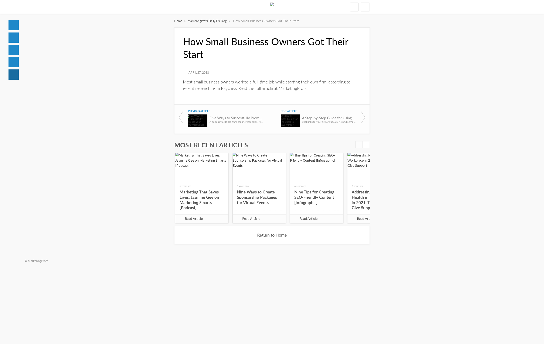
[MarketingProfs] (272, 7)
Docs (13, 37)
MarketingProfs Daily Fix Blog (207, 21)
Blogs (13, 74)
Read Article (194, 218)
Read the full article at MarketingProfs (272, 88)
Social (13, 50)
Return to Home (272, 235)
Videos (13, 62)
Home (13, 25)
